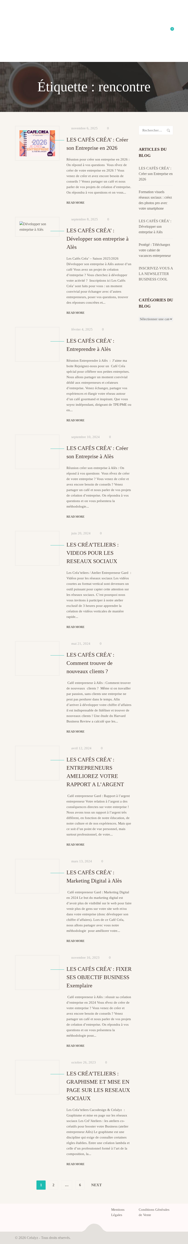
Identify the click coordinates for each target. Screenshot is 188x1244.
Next (96, 1185)
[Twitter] (24, 1211)
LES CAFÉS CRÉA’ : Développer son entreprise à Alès (155, 226)
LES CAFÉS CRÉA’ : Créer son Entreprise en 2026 (156, 173)
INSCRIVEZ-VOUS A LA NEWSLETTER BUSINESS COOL (156, 273)
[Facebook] (16, 1211)
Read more (75, 202)
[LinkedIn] (32, 1211)
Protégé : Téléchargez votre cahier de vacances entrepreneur (155, 250)
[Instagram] (41, 1211)
